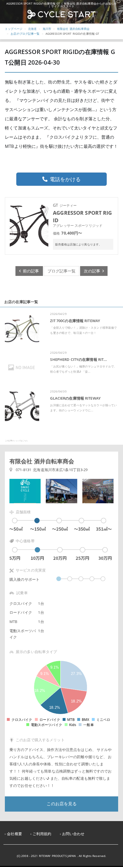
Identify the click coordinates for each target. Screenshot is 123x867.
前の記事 (30, 271)
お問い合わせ (73, 833)
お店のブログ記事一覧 (25, 34)
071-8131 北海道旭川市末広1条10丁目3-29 (52, 469)
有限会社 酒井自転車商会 (73, 29)
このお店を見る (62, 803)
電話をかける (65, 179)
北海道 (32, 29)
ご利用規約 (42, 833)
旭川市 (47, 29)
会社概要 (14, 833)
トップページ (13, 29)
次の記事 (93, 271)
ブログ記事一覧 (61, 271)
